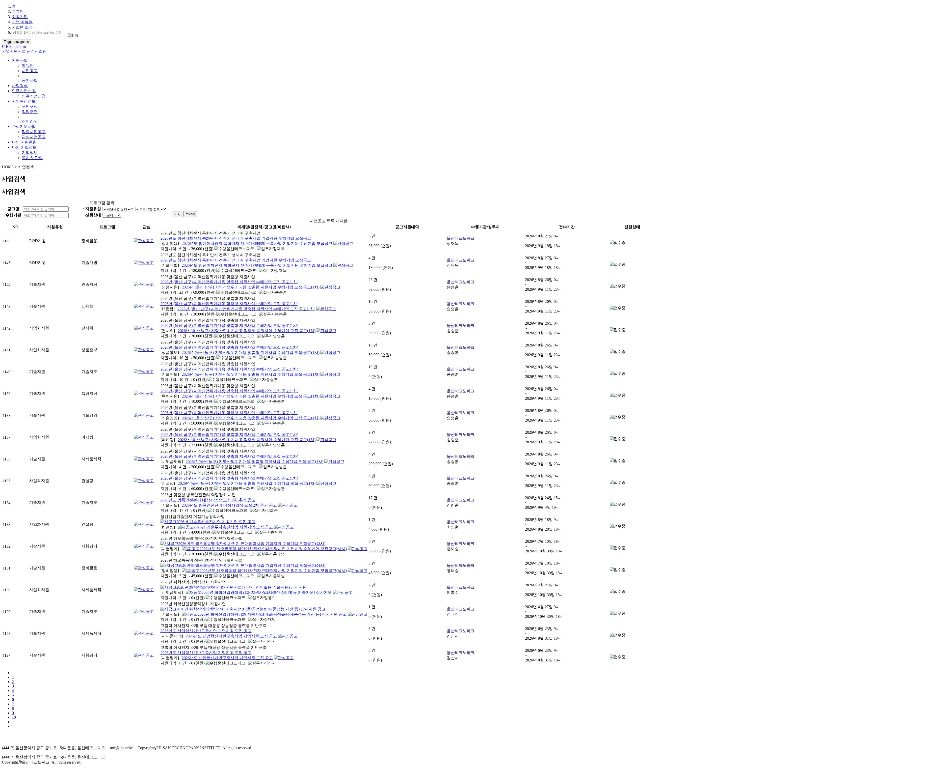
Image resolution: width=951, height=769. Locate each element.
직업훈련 (30, 112)
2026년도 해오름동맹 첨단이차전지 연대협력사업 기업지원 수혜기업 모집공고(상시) (251, 543)
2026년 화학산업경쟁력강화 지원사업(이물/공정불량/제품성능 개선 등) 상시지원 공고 (250, 609)
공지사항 (30, 80)
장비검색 (30, 121)
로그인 (18, 11)
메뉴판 (28, 65)
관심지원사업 (24, 126)
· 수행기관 (12, 215)
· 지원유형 (92, 209)
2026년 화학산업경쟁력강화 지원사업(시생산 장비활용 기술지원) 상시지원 (241, 587)
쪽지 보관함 (32, 158)
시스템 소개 (22, 27)
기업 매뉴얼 (22, 22)
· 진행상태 (92, 215)
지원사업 (20, 60)
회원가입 (20, 17)
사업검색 (20, 86)
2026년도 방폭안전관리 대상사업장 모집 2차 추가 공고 (208, 500)
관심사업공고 (34, 137)
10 (14, 717)
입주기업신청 (24, 91)
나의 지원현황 (24, 142)
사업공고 (30, 71)
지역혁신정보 (24, 101)
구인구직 (30, 106)
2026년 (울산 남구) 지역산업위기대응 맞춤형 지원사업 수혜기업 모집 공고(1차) (229, 282)
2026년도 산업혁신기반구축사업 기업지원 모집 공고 (206, 631)
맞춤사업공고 (34, 132)
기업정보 (30, 152)
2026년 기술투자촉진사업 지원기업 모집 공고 (216, 522)
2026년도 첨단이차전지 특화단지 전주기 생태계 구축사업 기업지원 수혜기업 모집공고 (235, 238)
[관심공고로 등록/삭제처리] (144, 241)
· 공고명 (12, 209)
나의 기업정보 (24, 147)
